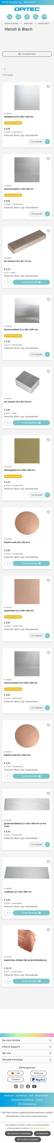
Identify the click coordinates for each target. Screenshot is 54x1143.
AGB (31, 1095)
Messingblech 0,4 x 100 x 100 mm (19, 470)
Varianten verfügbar (13, 123)
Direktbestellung (29, 1104)
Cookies (39, 1100)
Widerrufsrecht (41, 1095)
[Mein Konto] (35, 17)
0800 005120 (29, 2)
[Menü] (9, 17)
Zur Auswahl (36, 141)
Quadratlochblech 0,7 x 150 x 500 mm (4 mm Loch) (25, 824)
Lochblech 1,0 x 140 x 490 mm (18, 892)
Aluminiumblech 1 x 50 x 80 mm (18, 189)
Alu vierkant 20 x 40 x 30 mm (18, 401)
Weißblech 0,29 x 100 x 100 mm (18, 116)
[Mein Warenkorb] (44, 17)
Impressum (9, 1095)
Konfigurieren (42, 1133)
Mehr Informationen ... (38, 1128)
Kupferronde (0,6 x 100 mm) (17, 755)
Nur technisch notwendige (18, 1133)
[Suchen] (18, 17)
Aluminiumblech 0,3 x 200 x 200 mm (21, 329)
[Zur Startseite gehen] (27, 9)
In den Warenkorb (30, 282)
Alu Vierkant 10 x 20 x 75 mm (17, 261)
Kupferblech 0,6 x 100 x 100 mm (19, 610)
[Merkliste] (27, 17)
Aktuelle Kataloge (12, 1059)
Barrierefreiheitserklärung (22, 1100)
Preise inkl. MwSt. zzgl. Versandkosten (21, 135)
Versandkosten (12, 1116)
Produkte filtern (29, 54)
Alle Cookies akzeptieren (28, 1139)
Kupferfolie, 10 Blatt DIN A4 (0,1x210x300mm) (25, 960)
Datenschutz (21, 1095)
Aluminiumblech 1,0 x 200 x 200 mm (21, 683)
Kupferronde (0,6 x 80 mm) (17, 542)
